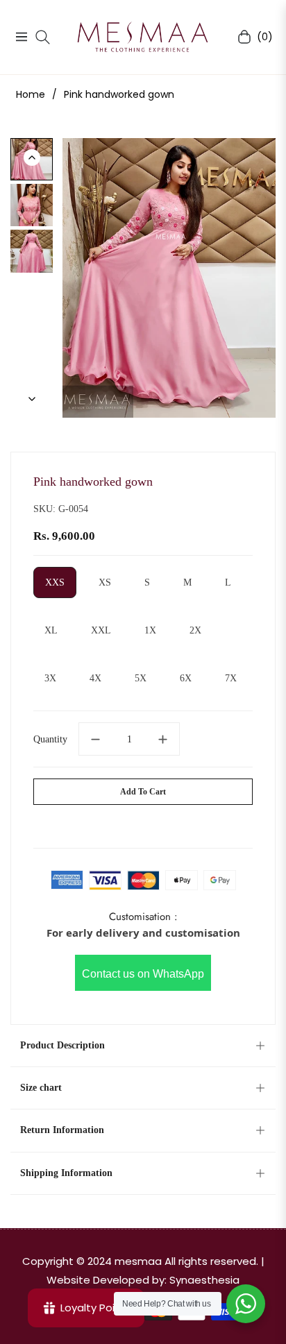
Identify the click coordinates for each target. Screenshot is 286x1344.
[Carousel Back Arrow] (32, 157)
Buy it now (143, 823)
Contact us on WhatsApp (143, 974)
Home (30, 94)
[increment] (163, 739)
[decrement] (95, 739)
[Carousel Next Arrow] (32, 399)
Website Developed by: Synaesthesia (143, 1280)
